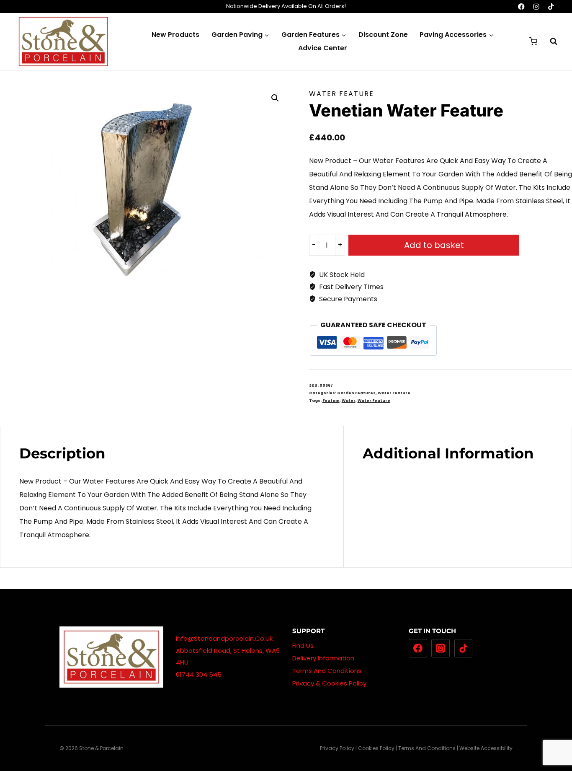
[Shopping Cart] (533, 41)
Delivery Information (323, 658)
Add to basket (434, 245)
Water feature (374, 400)
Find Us (303, 645)
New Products (175, 34)
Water (349, 400)
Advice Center (322, 48)
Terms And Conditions (326, 670)
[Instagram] (536, 6)
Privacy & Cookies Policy (329, 683)
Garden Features (356, 393)
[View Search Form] (549, 41)
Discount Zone (383, 34)
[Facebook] (521, 6)
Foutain (331, 400)
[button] (275, 98)
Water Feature (341, 93)
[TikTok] (550, 6)
